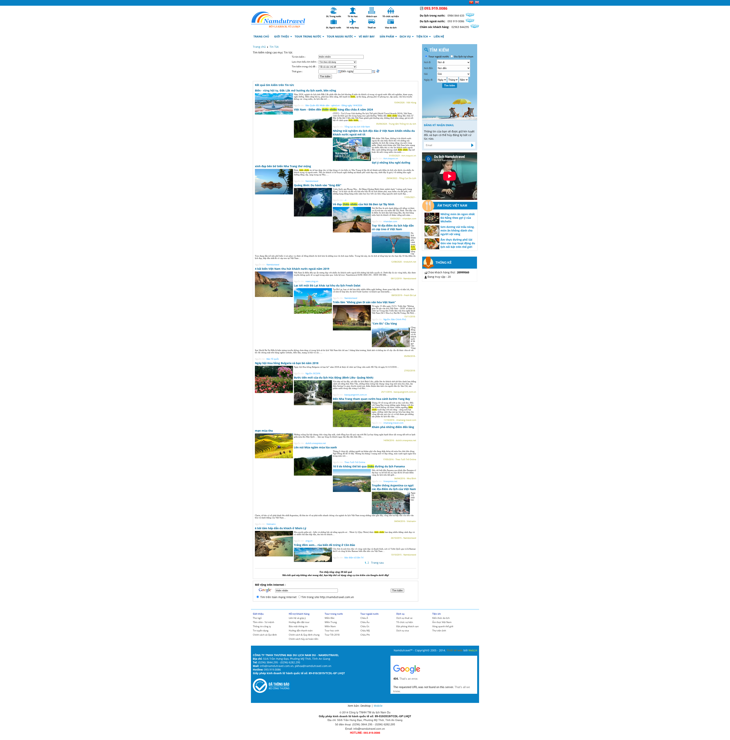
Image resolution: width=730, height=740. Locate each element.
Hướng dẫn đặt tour (299, 622)
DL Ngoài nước (333, 21)
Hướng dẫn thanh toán (301, 630)
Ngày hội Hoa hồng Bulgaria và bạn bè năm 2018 (286, 363)
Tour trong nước (334, 613)
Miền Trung (331, 622)
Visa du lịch (390, 21)
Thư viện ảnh (439, 630)
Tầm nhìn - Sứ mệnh (263, 622)
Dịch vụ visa (402, 630)
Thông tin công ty (262, 626)
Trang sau (377, 562)
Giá (426, 74)
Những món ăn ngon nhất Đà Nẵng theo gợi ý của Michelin (457, 217)
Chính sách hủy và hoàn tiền (303, 639)
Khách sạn (371, 10)
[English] (477, 3)
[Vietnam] (471, 3)
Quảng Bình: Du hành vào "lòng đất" (317, 185)
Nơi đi (427, 62)
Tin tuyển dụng (260, 630)
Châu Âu (364, 622)
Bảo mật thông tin (298, 626)
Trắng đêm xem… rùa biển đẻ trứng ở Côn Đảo (324, 545)
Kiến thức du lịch (441, 618)
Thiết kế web (455, 650)
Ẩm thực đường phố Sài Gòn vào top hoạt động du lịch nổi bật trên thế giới (457, 243)
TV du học (352, 10)
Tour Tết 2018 (332, 634)
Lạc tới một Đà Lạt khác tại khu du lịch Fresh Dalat (327, 285)
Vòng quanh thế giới (442, 626)
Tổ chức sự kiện (390, 10)
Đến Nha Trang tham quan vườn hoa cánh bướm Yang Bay (371, 399)
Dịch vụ (400, 613)
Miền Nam (330, 626)
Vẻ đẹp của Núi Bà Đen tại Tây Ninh (363, 204)
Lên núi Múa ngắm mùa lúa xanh (315, 447)
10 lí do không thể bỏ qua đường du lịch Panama (369, 466)
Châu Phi (365, 634)
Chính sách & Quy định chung (304, 634)
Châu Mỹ (365, 630)
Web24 (472, 650)
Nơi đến (428, 68)
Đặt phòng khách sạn (407, 626)
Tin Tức (274, 47)
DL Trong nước (333, 10)
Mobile (378, 705)
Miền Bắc (330, 618)
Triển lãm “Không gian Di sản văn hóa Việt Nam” (364, 302)
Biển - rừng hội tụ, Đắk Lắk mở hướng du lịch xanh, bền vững (295, 90)
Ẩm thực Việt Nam (441, 622)
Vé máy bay (352, 21)
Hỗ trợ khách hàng (299, 613)
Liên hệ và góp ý (297, 618)
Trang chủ (259, 47)
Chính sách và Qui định (265, 634)
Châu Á (364, 618)
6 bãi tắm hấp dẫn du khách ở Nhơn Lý (280, 528)
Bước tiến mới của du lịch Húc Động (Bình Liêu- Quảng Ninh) (333, 377)
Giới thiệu (258, 613)
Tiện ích (436, 613)
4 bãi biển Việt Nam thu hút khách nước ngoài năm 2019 (292, 269)
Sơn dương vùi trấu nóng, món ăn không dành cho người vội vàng (457, 230)
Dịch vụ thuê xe (404, 618)
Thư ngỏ (257, 618)
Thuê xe (371, 21)
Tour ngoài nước (369, 613)
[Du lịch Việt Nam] (278, 19)
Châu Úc (364, 626)
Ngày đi (428, 79)
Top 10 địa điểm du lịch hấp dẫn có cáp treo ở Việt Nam (393, 227)
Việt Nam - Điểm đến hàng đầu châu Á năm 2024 (333, 109)
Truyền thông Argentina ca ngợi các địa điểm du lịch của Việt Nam (394, 487)
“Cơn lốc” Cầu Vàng (384, 323)
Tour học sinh (332, 630)
